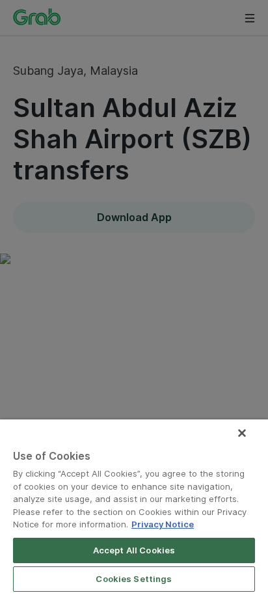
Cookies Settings (134, 579)
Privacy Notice (162, 524)
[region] (134, 507)
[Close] (242, 433)
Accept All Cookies (134, 550)
